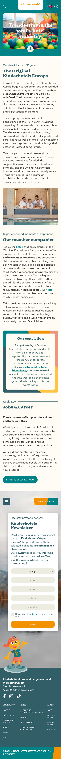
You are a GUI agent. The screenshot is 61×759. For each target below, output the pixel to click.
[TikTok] (19, 695)
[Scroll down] (30, 48)
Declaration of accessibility (27, 728)
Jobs (5, 737)
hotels (19, 246)
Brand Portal (50, 723)
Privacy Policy (27, 722)
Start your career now (20, 479)
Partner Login (51, 716)
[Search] (8, 6)
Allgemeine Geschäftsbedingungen (31, 711)
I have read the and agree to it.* (34, 615)
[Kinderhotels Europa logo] (30, 5)
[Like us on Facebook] (4, 695)
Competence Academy (9, 721)
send (33, 624)
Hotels (6, 710)
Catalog (51, 729)
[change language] (49, 6)
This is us (7, 727)
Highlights (8, 715)
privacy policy (36, 614)
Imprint (23, 717)
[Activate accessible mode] (56, 6)
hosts (49, 289)
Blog (5, 732)
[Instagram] (11, 695)
